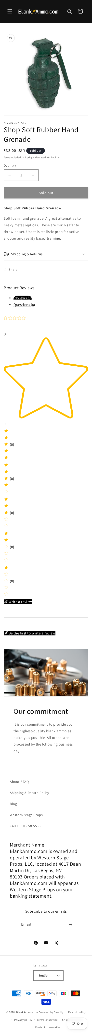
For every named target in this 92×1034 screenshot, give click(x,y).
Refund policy (77, 1012)
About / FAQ (19, 781)
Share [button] (13, 269)
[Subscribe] (70, 924)
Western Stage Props (26, 815)
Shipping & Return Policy (29, 792)
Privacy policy (23, 1019)
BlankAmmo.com (27, 1012)
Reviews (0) (22, 298)
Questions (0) (24, 304)
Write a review (20, 601)
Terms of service (47, 1019)
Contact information (48, 1027)
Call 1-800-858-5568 (25, 826)
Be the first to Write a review (32, 633)
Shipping (27, 157)
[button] (9, 11)
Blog (13, 804)
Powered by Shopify (51, 1012)
